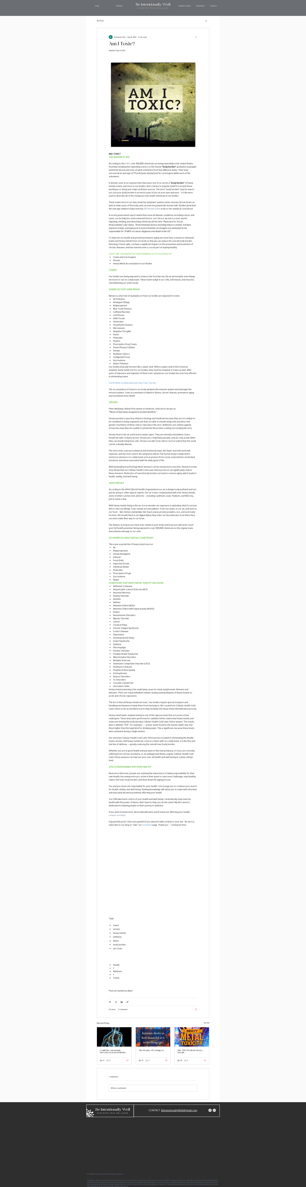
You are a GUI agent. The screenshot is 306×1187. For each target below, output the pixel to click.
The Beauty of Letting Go (151, 1050)
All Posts (100, 21)
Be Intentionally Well (112, 1110)
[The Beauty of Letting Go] (153, 1037)
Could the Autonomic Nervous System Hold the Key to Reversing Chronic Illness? (113, 1051)
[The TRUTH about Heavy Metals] (192, 1037)
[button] (119, 6)
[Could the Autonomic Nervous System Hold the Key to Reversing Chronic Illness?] (114, 1037)
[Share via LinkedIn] (121, 1002)
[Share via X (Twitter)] (116, 1002)
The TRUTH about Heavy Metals (190, 1051)
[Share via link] (127, 1002)
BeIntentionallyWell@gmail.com (179, 1110)
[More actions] (195, 37)
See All (206, 1023)
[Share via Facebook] (110, 1002)
